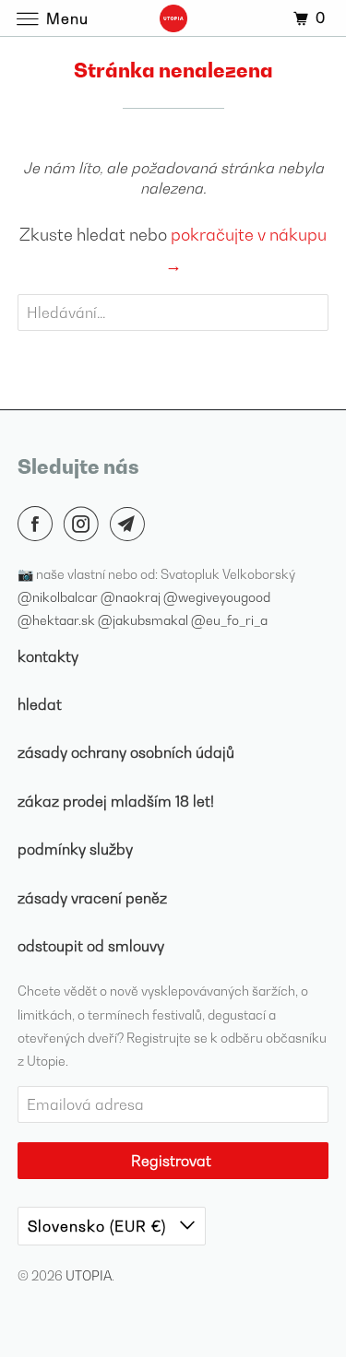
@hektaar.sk (58, 620)
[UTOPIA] (173, 18)
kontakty (48, 656)
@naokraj (132, 597)
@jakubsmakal (144, 620)
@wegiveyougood (216, 597)
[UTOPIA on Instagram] (85, 523)
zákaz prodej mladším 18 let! (116, 801)
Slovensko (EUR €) (99, 1226)
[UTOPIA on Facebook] (39, 523)
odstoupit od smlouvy (91, 946)
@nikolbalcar (59, 597)
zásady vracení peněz (92, 898)
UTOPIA (89, 1275)
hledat (40, 704)
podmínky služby (75, 849)
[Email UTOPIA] (131, 523)
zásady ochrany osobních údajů (126, 752)
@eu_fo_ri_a (229, 620)
